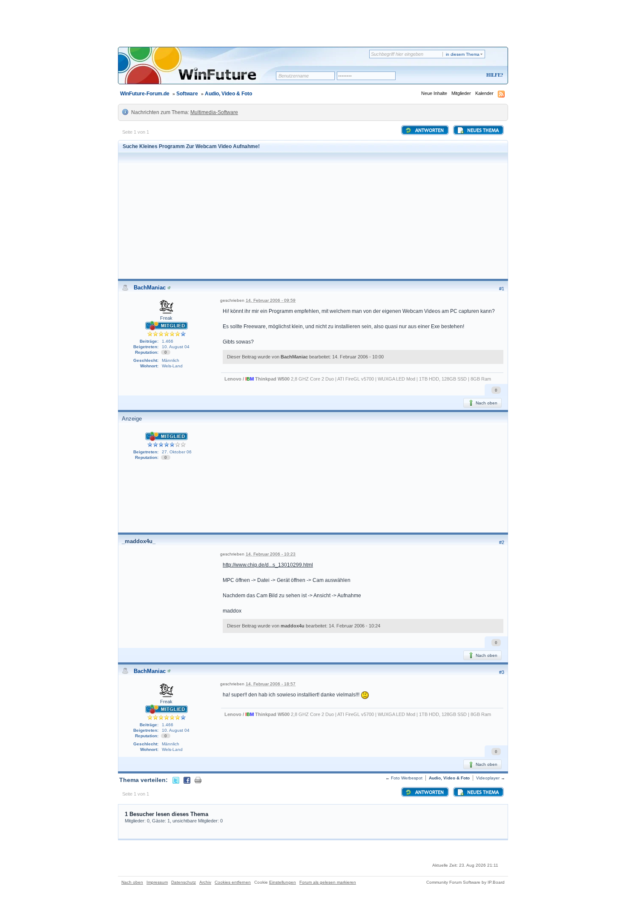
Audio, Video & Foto (228, 94)
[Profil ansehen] (169, 287)
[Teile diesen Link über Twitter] (175, 779)
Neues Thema (482, 130)
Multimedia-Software (214, 112)
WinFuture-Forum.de (144, 94)
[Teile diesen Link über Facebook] (187, 779)
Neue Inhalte (434, 93)
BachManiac (150, 287)
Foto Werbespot (406, 778)
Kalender (484, 93)
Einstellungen (282, 882)
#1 (501, 288)
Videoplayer (488, 778)
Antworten (429, 130)
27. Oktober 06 (177, 452)
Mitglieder (461, 93)
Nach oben (485, 403)
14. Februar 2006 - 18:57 (271, 684)
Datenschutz (183, 882)
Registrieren (459, 75)
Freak (166, 318)
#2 (501, 542)
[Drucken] (198, 779)
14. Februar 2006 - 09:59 (271, 300)
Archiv (205, 882)
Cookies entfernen (233, 882)
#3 (501, 672)
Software (187, 94)
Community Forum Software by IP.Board (465, 882)
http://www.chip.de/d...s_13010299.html (268, 565)
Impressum (157, 882)
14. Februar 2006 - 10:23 (271, 554)
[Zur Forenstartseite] (200, 71)
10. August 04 (176, 346)
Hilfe (493, 74)
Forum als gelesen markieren (327, 882)
